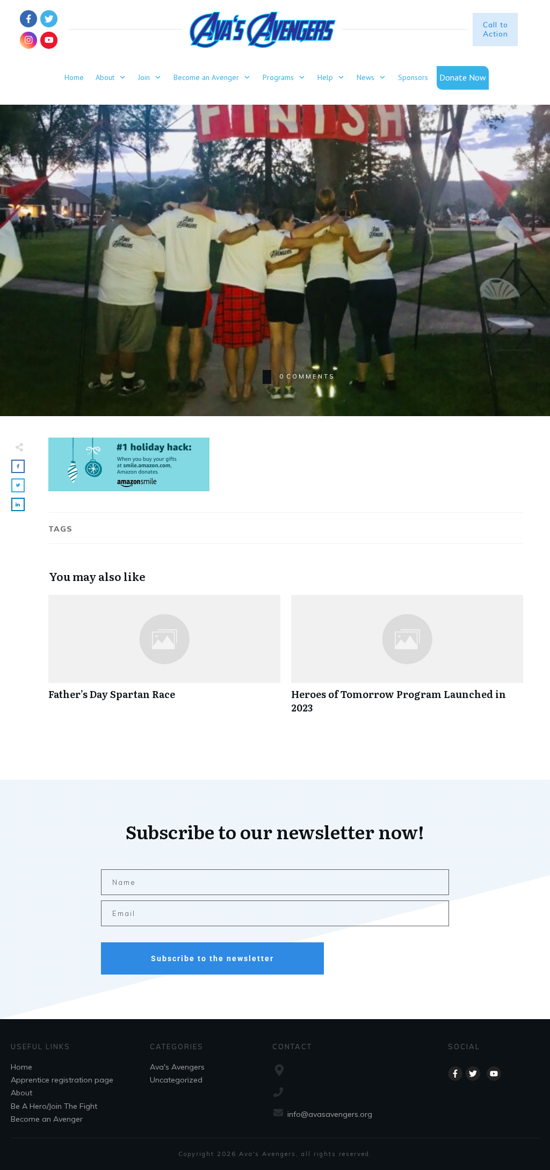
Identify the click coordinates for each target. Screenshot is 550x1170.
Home (21, 1067)
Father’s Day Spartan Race (164, 660)
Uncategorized (176, 1080)
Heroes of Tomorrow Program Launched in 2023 (407, 660)
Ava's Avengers (177, 1067)
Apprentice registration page (62, 1080)
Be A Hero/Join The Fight (54, 1106)
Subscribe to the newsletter (212, 958)
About (21, 1093)
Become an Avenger (47, 1119)
